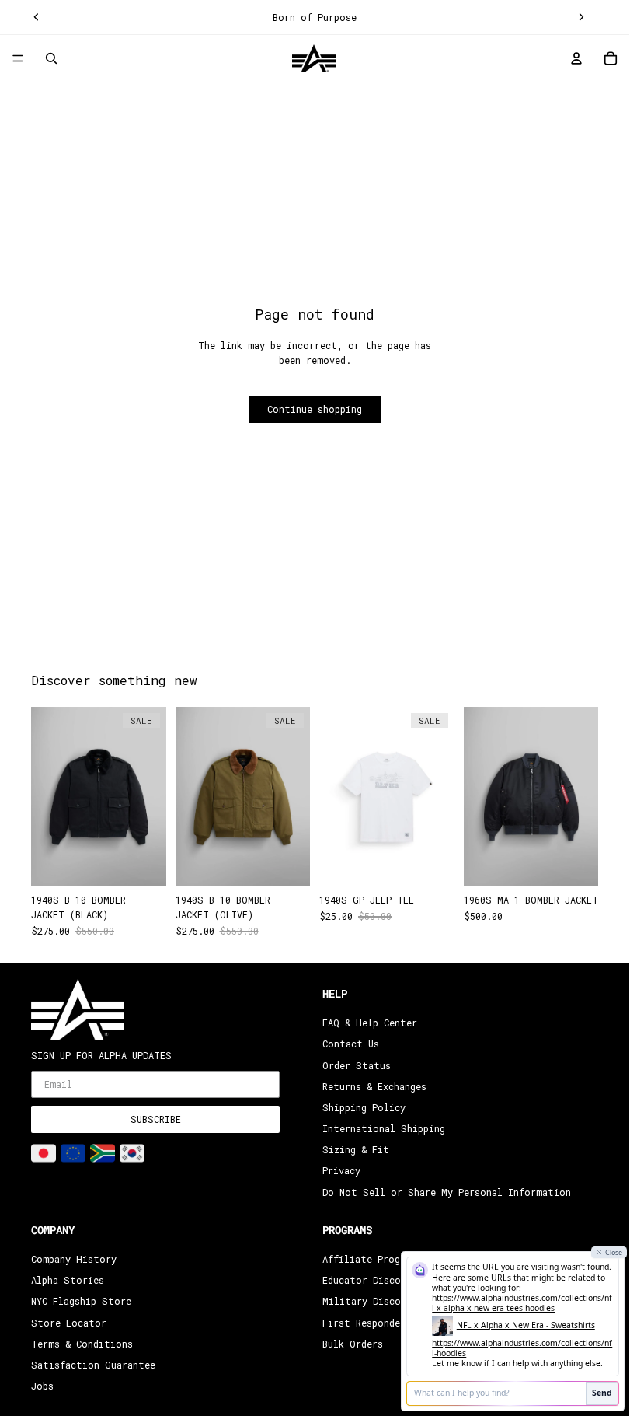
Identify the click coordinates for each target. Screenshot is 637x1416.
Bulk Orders (352, 1343)
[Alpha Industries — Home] (313, 58)
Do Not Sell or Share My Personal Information (446, 1192)
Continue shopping (314, 409)
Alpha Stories (67, 1280)
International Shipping (383, 1128)
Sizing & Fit (355, 1150)
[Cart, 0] (610, 58)
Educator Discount (370, 1280)
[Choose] (142, 862)
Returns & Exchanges (374, 1086)
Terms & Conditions (82, 1343)
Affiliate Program (369, 1259)
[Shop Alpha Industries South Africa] (102, 1153)
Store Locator (68, 1322)
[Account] (576, 58)
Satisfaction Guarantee (93, 1364)
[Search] (51, 58)
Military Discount (370, 1301)
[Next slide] (581, 17)
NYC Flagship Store (81, 1301)
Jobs (42, 1385)
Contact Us (350, 1044)
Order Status (356, 1065)
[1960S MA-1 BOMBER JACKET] (531, 796)
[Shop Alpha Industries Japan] (43, 1153)
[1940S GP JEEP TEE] (386, 796)
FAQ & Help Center (369, 1022)
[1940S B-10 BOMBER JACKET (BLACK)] (98, 796)
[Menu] (18, 59)
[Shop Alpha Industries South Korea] (132, 1153)
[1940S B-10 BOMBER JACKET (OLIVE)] (243, 796)
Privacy (341, 1171)
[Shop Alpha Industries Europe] (73, 1153)
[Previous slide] (36, 17)
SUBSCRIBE (156, 1120)
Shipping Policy (364, 1107)
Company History (74, 1259)
